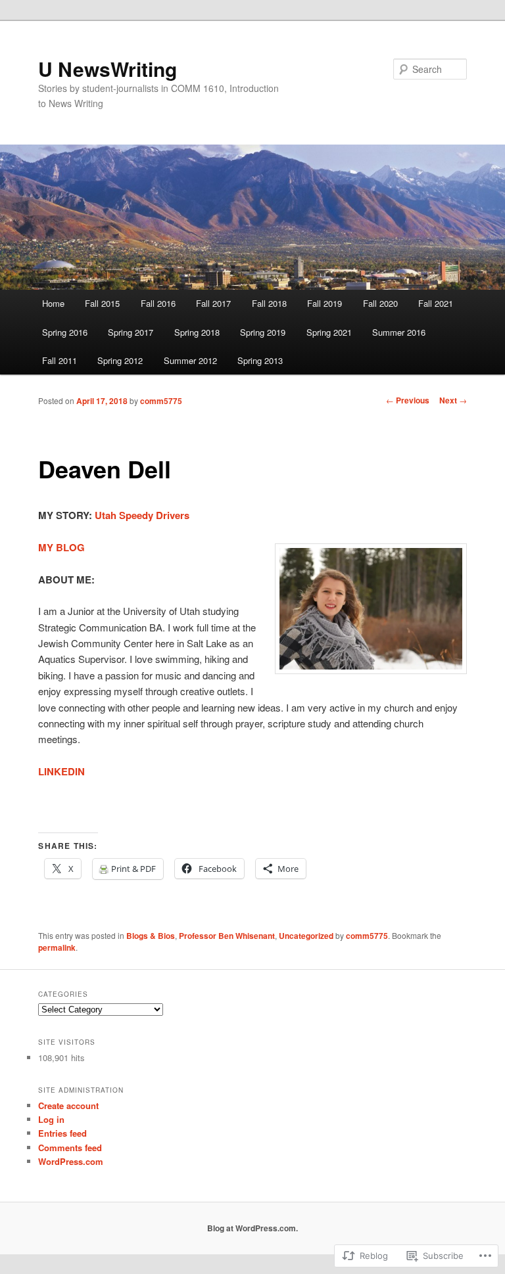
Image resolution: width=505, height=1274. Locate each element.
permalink (57, 947)
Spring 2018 (197, 332)
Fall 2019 (324, 303)
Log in (51, 1119)
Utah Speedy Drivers (142, 515)
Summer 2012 (190, 360)
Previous (407, 400)
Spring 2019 (262, 332)
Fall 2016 (158, 303)
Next (453, 400)
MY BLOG (61, 547)
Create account (68, 1105)
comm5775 (161, 401)
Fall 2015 (102, 303)
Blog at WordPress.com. (252, 1228)
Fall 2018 (269, 303)
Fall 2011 (59, 360)
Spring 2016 (64, 332)
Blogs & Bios (150, 936)
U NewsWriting (107, 69)
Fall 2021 (435, 303)
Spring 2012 (120, 360)
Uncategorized (306, 936)
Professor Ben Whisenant (227, 936)
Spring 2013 (260, 360)
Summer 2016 (398, 332)
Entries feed (62, 1133)
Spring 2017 (130, 332)
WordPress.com (70, 1161)
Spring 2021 (329, 332)
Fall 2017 (213, 303)
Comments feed (70, 1147)
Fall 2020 (380, 303)
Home (53, 303)
